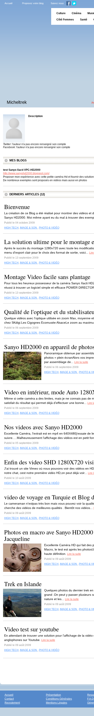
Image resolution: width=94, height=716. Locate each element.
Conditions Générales (59, 698)
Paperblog (24, 16)
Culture (61, 13)
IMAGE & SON (29, 227)
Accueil (8, 3)
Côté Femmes (65, 19)
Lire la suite (81, 362)
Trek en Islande (23, 584)
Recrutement (12, 702)
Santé (83, 19)
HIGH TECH (11, 227)
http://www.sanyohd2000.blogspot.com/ (26, 173)
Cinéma (76, 13)
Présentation (53, 694)
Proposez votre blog (33, 3)
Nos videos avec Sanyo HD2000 (43, 427)
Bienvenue (17, 206)
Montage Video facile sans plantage (47, 277)
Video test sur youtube (31, 629)
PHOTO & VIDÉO (49, 227)
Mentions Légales (56, 702)
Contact (9, 698)
